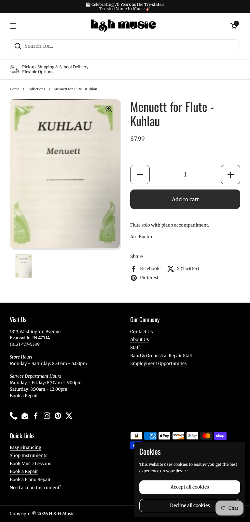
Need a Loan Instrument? (35, 487)
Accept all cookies (190, 487)
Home (14, 89)
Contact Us (141, 331)
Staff (135, 347)
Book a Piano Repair (30, 479)
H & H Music (62, 513)
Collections (36, 89)
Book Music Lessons (30, 463)
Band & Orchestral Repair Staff (161, 356)
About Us (139, 339)
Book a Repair (24, 395)
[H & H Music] (123, 26)
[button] (140, 174)
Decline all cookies (190, 505)
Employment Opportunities (158, 363)
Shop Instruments (28, 455)
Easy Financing (25, 447)
